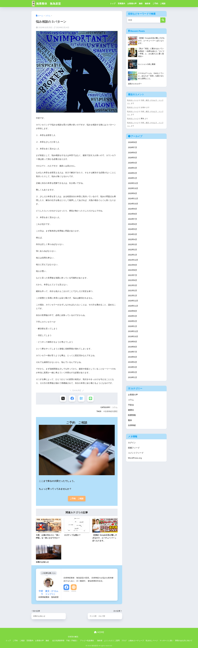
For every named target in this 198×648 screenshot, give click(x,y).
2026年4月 (132, 163)
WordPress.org (135, 458)
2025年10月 (133, 188)
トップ (113, 3)
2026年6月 (132, 153)
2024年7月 (132, 219)
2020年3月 (132, 316)
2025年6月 (132, 193)
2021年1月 (132, 296)
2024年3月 (132, 234)
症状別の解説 (73, 637)
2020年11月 (133, 306)
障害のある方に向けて (183, 640)
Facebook (66, 591)
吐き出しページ (132, 100)
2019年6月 (132, 357)
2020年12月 (133, 301)
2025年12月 (133, 183)
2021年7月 (132, 275)
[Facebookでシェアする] (72, 398)
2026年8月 (132, 142)
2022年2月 (132, 250)
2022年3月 (132, 244)
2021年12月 (133, 260)
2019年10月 (133, 336)
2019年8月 (132, 347)
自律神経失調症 (111, 411)
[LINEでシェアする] (90, 398)
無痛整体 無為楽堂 (48, 3)
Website (73, 591)
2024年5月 (132, 229)
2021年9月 (132, 265)
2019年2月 (132, 372)
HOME (100, 632)
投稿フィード (134, 448)
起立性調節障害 (58, 640)
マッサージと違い (166, 640)
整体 (130, 420)
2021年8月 (132, 270)
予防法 (131, 405)
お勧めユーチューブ (136, 640)
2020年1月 (132, 326)
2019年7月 (132, 352)
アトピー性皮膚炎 (87, 640)
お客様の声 (132, 3)
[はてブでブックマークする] (81, 398)
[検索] (162, 20)
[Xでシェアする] (63, 398)
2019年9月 (132, 342)
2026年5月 (132, 158)
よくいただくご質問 (112, 640)
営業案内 (121, 3)
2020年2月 (132, 321)
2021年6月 (132, 280)
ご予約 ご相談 (159, 3)
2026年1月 (132, 178)
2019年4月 (132, 362)
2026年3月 (132, 168)
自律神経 (132, 425)
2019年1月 (132, 377)
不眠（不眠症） (72, 640)
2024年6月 (132, 224)
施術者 (147, 3)
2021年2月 (132, 290)
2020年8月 (132, 311)
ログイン (132, 443)
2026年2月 (132, 173)
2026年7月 (132, 147)
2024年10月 (133, 204)
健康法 (131, 410)
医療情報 (132, 415)
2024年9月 (132, 209)
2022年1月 (132, 255)
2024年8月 (132, 214)
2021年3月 (132, 285)
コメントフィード (136, 453)
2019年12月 (133, 331)
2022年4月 (132, 239)
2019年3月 (132, 367)
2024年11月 (133, 198)
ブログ (124, 640)
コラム (115, 407)
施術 (141, 3)
